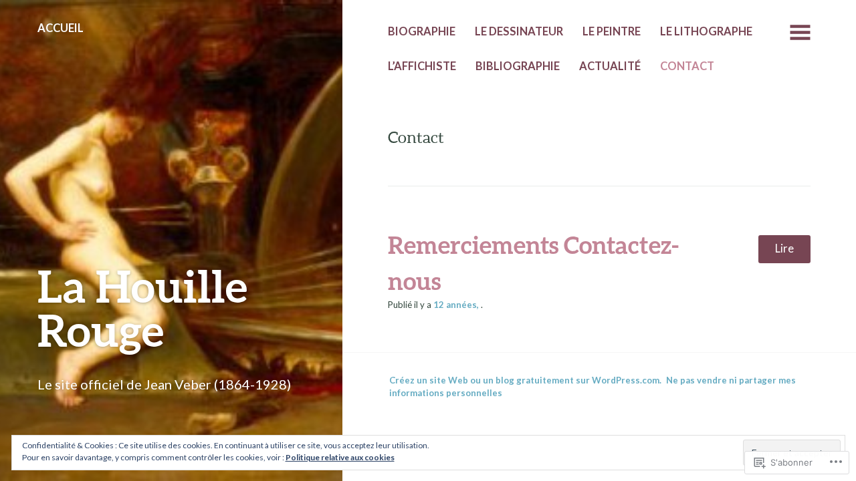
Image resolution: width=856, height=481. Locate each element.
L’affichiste (422, 66)
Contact (687, 66)
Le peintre (611, 31)
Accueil (60, 28)
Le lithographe (706, 31)
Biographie (421, 31)
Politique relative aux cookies (340, 457)
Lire (784, 248)
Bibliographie (517, 66)
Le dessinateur (519, 31)
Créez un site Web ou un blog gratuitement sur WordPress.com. (525, 380)
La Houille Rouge (142, 307)
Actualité (610, 66)
